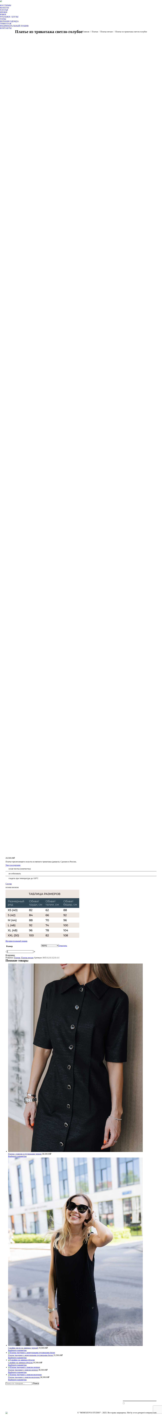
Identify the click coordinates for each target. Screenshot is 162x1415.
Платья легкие (27, 958)
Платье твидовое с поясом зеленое (23, 1370)
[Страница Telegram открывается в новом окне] (54, 1402)
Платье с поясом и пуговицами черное (25, 1154)
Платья (17, 958)
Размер (9, 946)
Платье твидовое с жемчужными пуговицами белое (30, 1355)
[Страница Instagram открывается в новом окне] (46, 1402)
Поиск (36, 1383)
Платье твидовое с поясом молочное (24, 1377)
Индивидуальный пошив (16, 941)
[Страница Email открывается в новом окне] (50, 1402)
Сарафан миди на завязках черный (23, 1348)
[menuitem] (5, 5)
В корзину (10, 955)
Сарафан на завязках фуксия (20, 1363)
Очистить (63, 946)
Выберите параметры (17, 1156)
